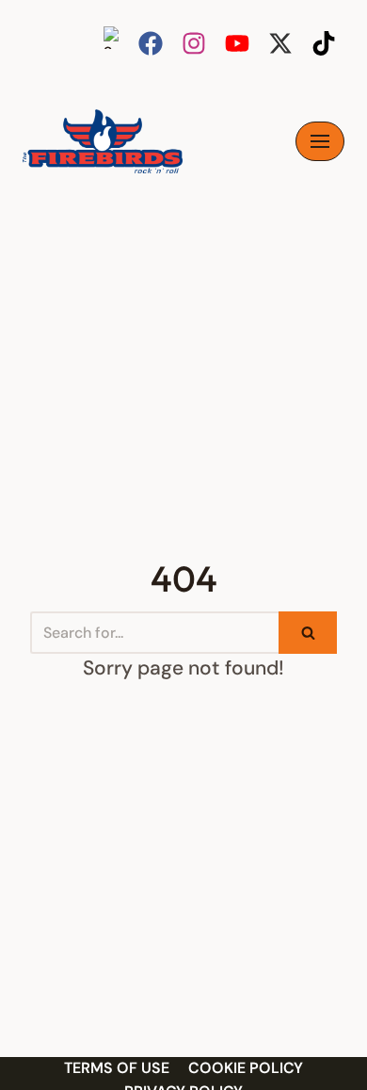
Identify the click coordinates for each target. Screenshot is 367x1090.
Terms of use (116, 1068)
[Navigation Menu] (319, 141)
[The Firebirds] (103, 141)
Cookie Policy (245, 1068)
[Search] (308, 632)
